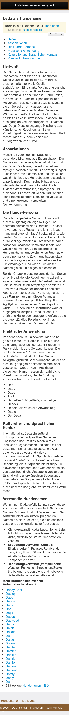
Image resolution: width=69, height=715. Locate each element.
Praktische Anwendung (23, 50)
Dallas (10, 639)
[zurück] (50, 34)
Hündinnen (51, 26)
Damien (11, 651)
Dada (31, 700)
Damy (10, 677)
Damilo (11, 658)
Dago (9, 612)
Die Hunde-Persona (21, 47)
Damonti (11, 670)
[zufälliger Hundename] (56, 34)
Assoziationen (17, 43)
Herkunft (13, 39)
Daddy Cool (14, 589)
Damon (11, 666)
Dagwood (12, 620)
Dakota (11, 632)
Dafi (8, 609)
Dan (9, 681)
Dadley (11, 593)
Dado (9, 597)
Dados (10, 601)
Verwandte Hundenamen (25, 58)
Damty (10, 674)
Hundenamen (10, 700)
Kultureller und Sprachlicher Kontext (32, 54)
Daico (10, 624)
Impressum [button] (36, 707)
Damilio (11, 654)
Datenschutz (19, 707)
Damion (11, 662)
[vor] (61, 34)
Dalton (10, 643)
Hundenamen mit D (33, 30)
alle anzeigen (35, 5)
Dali (8, 635)
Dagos (10, 616)
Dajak (10, 628)
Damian (11, 647)
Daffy (9, 605)
